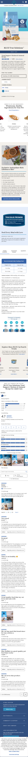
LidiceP (3, 677)
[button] (2, 2)
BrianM (3, 520)
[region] (14, 126)
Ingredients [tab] (23, 250)
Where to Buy (9, 709)
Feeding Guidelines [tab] (4, 251)
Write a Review (19, 59)
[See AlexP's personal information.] (5, 600)
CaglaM (3, 654)
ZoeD (2, 540)
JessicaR (3, 558)
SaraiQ (3, 634)
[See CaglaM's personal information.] (6, 654)
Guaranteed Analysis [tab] (14, 251)
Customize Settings (14, 754)
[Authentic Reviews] (4, 396)
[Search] (23, 2)
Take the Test (20, 5)
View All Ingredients (14, 110)
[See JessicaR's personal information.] (7, 558)
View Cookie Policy (14, 751)
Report (16, 512)
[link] (9, 416)
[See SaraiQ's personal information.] (6, 634)
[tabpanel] (14, 296)
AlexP (2, 600)
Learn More (22, 354)
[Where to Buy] (26, 2)
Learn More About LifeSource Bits (11, 199)
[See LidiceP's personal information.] (6, 677)
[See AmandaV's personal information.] (7, 486)
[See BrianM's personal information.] (6, 520)
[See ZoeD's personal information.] (5, 540)
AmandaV (3, 486)
